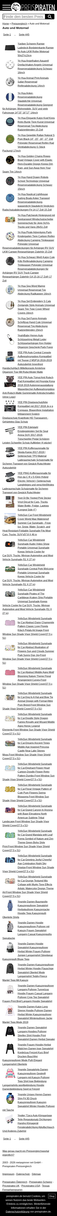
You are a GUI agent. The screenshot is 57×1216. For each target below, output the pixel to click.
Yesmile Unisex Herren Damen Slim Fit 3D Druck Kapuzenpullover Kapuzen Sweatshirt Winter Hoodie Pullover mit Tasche (28, 1102)
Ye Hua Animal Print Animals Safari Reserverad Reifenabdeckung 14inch (33, 82)
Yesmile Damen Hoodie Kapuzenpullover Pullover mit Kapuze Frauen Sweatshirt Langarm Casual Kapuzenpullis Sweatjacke (27, 930)
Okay (52, 1196)
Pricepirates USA (30, 1186)
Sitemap (36, 1174)
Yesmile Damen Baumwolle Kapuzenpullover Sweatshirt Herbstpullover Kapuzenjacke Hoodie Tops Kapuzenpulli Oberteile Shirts (26, 909)
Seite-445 (24, 34)
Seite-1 (7, 34)
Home (5, 23)
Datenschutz (23, 1174)
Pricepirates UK (10, 1186)
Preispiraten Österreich (14, 1182)
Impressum (8, 1174)
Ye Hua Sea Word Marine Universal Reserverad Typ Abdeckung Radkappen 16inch (34, 290)
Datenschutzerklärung (17, 1211)
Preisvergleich (19, 23)
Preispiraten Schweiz (40, 1182)
